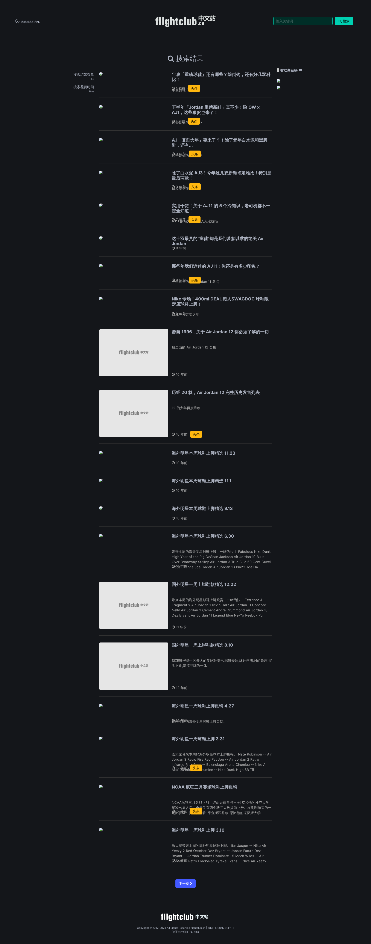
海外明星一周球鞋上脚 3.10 (198, 830)
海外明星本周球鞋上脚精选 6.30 (203, 536)
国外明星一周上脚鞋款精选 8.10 (202, 645)
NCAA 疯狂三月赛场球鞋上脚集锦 (204, 787)
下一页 (184, 883)
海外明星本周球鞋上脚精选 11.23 (203, 453)
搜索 (346, 21)
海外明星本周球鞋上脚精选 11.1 (201, 480)
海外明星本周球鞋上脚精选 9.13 (202, 508)
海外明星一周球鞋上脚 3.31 (198, 738)
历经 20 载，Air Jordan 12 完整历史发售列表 (216, 392)
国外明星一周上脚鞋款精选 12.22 (204, 584)
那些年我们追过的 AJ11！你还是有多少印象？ (216, 266)
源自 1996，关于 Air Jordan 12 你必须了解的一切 (220, 331)
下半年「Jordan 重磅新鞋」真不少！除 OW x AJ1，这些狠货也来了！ (216, 110)
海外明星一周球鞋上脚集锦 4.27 (203, 706)
